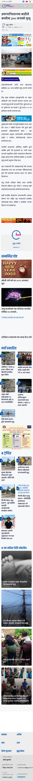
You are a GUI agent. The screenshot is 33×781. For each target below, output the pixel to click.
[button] (25, 6)
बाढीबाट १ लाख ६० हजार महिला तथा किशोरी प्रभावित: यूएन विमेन (7, 370)
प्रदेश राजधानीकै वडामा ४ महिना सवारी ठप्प (16, 661)
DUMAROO (21, 777)
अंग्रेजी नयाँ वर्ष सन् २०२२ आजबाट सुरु (15, 282)
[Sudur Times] (8, 6)
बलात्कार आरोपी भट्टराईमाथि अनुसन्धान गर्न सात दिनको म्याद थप (7, 534)
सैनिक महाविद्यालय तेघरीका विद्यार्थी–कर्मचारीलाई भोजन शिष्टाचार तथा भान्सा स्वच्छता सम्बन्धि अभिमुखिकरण (16, 699)
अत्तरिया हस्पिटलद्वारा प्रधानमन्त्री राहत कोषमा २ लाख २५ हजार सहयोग (24, 400)
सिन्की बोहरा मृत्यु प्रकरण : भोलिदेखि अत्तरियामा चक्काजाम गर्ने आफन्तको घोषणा (24, 501)
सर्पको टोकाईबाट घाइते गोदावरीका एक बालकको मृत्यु (15, 583)
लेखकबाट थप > (16, 247)
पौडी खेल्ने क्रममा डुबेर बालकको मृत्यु (7, 420)
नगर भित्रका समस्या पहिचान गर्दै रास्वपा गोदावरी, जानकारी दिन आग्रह (15, 622)
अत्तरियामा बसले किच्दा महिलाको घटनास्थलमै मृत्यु (23, 470)
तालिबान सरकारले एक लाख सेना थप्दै (16, 337)
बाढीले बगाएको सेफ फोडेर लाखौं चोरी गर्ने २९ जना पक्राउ (25, 370)
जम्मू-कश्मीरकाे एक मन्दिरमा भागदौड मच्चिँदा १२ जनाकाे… (16, 310)
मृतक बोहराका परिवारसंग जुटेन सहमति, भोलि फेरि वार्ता (7, 476)
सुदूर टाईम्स (9, 25)
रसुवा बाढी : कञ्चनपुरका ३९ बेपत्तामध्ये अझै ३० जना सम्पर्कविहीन (7, 398)
